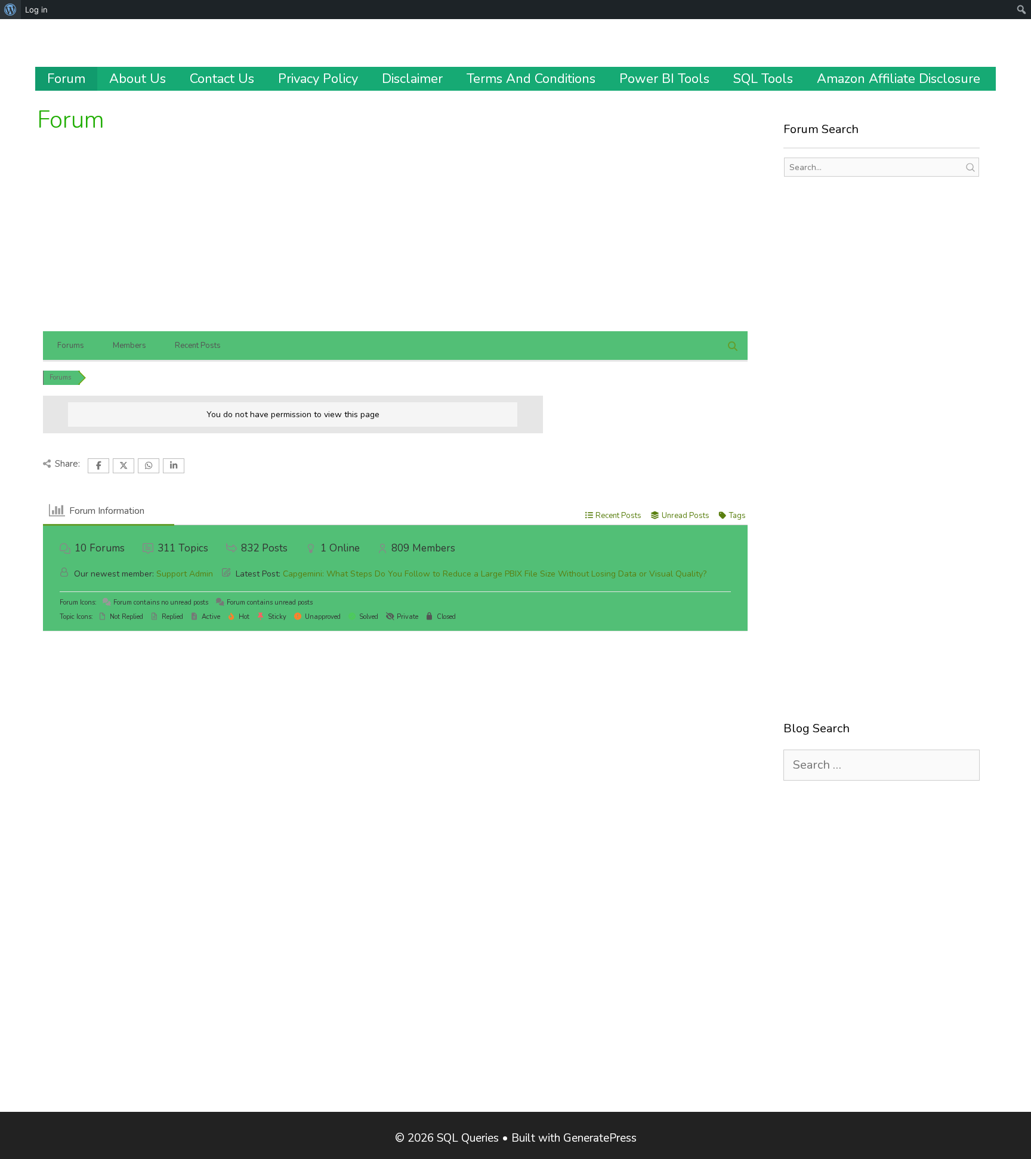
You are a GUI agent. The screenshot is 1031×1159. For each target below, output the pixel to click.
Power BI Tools (664, 79)
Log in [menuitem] (36, 9)
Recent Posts (198, 345)
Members (129, 345)
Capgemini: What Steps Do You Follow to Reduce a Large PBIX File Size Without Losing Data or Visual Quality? (494, 574)
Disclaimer (412, 79)
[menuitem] (10, 9)
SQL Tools (763, 79)
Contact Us (222, 79)
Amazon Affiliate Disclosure (898, 79)
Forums (70, 345)
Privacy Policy (318, 79)
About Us (137, 79)
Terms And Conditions (531, 79)
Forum (66, 79)
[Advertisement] (395, 241)
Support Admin (184, 574)
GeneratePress (600, 1138)
